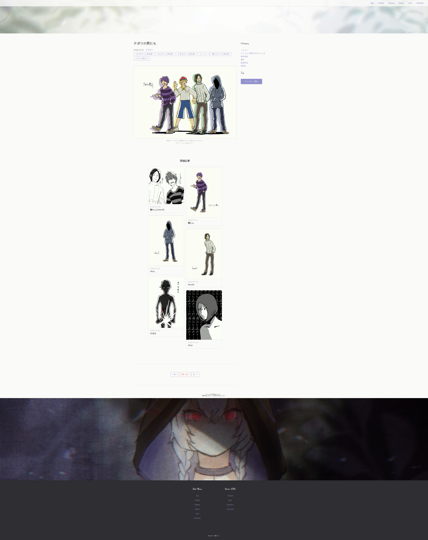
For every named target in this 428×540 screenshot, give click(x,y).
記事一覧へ (185, 374)
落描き (243, 66)
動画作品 (244, 63)
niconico (230, 505)
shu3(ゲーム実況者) (165, 54)
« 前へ (174, 374)
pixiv (230, 500)
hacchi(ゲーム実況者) (144, 54)
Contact (420, 3)
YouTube (230, 509)
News (401, 3)
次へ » (195, 374)
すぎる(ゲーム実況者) (186, 54)
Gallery (391, 3)
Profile (381, 3)
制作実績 (244, 56)
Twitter (230, 496)
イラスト (149, 50)
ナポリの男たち (142, 59)
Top (372, 3)
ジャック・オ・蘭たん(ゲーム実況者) (214, 54)
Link (410, 3)
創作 (242, 60)
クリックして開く (251, 81)
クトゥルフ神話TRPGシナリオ (253, 53)
